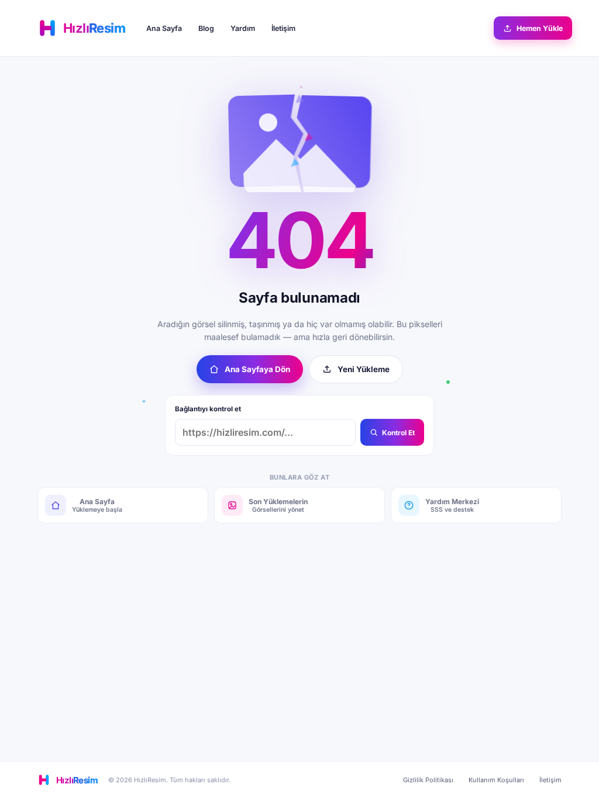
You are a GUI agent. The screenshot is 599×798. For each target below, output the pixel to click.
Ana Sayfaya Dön (257, 369)
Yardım (242, 28)
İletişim (283, 28)
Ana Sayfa (164, 28)
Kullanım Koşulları (496, 780)
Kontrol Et (398, 432)
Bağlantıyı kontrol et (208, 409)
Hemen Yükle (540, 28)
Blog (206, 28)
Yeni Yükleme (364, 369)
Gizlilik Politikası (428, 780)
